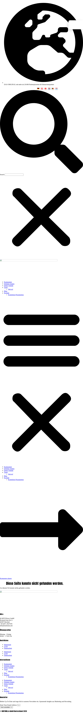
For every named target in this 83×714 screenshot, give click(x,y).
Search (2, 174)
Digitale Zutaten (9, 284)
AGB (6, 646)
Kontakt (6, 293)
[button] (41, 132)
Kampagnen (8, 282)
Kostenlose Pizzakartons (16, 295)
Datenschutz (8, 648)
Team (6, 287)
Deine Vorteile (8, 286)
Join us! (10, 289)
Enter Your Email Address (8, 705)
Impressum (7, 644)
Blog (5, 291)
